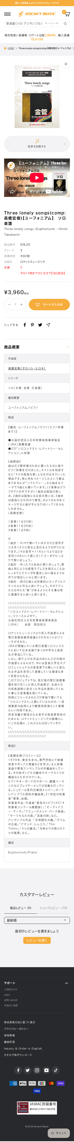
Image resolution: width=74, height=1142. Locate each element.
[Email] (48, 325)
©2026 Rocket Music (37, 1126)
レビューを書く (37, 940)
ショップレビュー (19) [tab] (53, 907)
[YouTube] (46, 1070)
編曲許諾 (9, 1042)
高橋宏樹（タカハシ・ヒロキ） (27, 368)
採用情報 (9, 1035)
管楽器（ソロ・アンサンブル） (24, 23)
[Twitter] (40, 325)
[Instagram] (37, 1070)
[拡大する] (66, 64)
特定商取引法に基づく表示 (19, 1022)
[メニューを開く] (7, 14)
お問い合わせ (11, 1000)
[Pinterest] (32, 325)
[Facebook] (25, 325)
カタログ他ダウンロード (18, 1055)
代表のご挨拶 (11, 1005)
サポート (9, 983)
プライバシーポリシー (16, 1029)
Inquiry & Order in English (23, 1048)
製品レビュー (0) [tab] (20, 907)
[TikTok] (56, 1070)
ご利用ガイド (10, 989)
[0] (67, 14)
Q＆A (7, 995)
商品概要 (12, 347)
